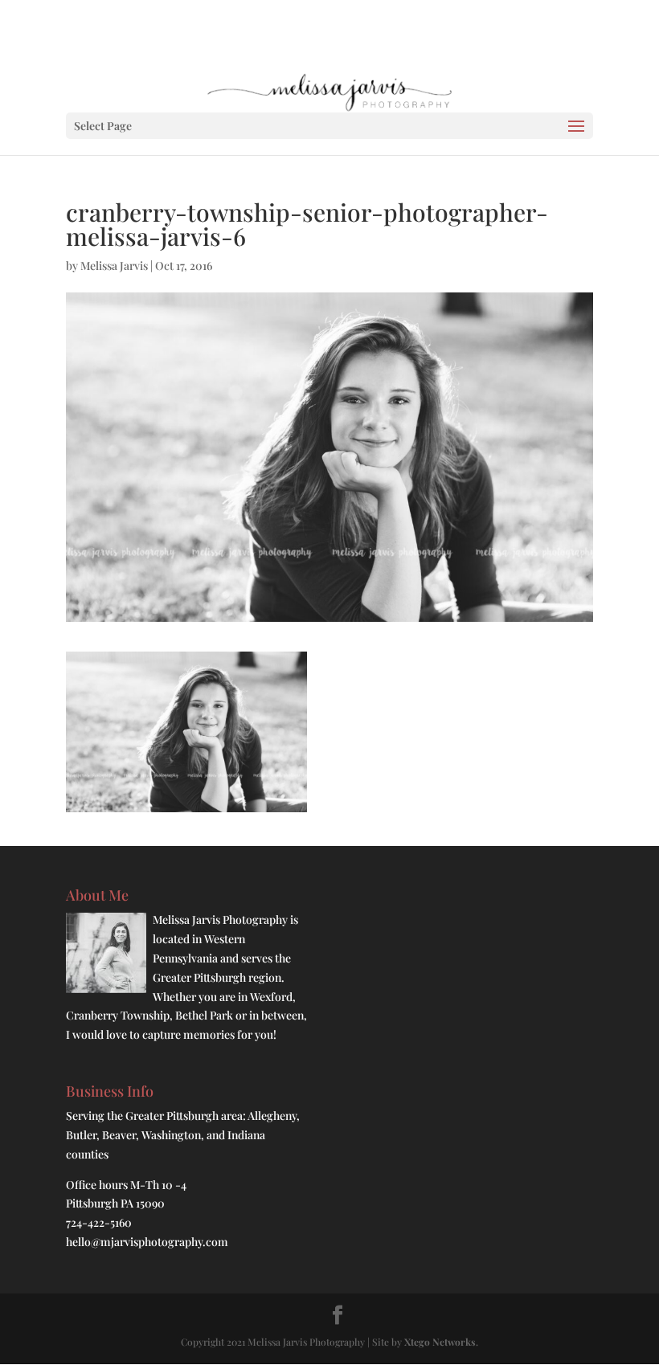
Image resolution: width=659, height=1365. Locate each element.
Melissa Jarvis (114, 265)
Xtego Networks (440, 1341)
